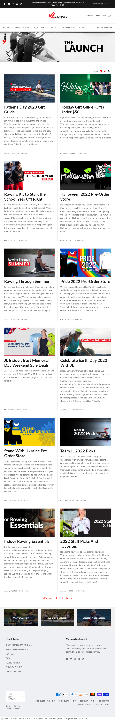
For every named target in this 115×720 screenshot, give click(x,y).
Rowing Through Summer (27, 281)
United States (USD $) (100, 4)
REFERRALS (68, 27)
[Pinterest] (17, 4)
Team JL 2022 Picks (77, 450)
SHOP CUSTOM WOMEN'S (19, 645)
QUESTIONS (39, 27)
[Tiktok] (21, 4)
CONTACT (10, 654)
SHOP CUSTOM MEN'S (17, 649)
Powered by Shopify (13, 708)
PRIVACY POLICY (14, 667)
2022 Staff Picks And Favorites (79, 544)
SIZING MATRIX (13, 662)
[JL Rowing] (57, 15)
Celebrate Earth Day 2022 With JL (83, 363)
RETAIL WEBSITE (104, 27)
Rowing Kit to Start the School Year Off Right (25, 196)
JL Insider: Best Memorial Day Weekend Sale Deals (26, 363)
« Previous (47, 598)
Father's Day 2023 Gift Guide (24, 109)
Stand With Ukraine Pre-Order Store (26, 453)
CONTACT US (85, 27)
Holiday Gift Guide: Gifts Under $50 (82, 109)
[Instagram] (13, 4)
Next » (69, 598)
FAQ (8, 658)
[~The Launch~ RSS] (109, 71)
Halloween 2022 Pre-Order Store (84, 196)
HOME (6, 27)
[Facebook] (5, 4)
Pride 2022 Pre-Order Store (85, 281)
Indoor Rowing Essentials (27, 541)
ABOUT (54, 27)
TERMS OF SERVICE (15, 671)
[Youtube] (9, 4)
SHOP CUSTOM (22, 27)
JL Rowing (15, 706)
